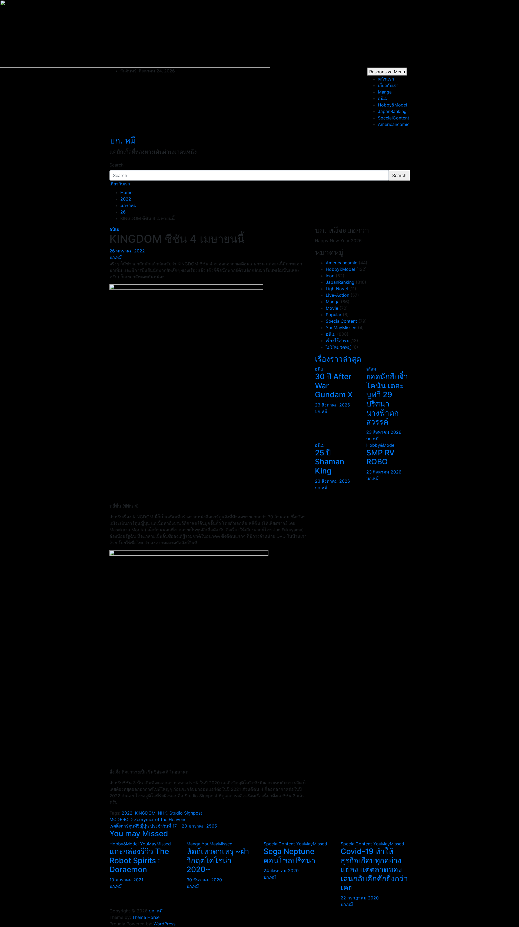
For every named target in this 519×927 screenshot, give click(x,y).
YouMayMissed (341, 327)
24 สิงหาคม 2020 (281, 870)
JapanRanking (392, 111)
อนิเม (383, 98)
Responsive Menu (387, 71)
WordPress (164, 923)
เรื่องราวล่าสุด (338, 359)
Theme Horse (145, 917)
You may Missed (138, 833)
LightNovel (337, 288)
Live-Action (337, 295)
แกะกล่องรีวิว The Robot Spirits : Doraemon (139, 860)
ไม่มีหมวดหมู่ (338, 347)
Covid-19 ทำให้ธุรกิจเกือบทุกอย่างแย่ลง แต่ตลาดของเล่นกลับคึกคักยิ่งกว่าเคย (374, 869)
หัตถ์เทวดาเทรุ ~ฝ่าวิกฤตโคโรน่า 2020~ (218, 860)
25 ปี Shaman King (329, 461)
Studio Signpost (185, 813)
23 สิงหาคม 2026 (332, 405)
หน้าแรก (386, 79)
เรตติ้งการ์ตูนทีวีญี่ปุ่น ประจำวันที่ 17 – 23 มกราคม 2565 (163, 826)
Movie (332, 308)
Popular (333, 314)
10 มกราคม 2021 (126, 879)
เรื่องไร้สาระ (337, 340)
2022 (127, 813)
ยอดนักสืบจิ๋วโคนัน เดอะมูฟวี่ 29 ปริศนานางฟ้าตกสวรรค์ (387, 399)
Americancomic (394, 124)
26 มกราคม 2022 (127, 251)
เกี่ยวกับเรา (388, 85)
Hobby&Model (392, 105)
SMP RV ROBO (380, 457)
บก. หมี (122, 140)
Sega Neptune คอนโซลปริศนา (289, 856)
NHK (162, 813)
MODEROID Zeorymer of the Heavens (147, 819)
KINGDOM (145, 813)
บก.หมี (115, 257)
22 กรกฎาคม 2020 (360, 898)
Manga (385, 92)
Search (116, 165)
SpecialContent (393, 118)
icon (330, 275)
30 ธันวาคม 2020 (204, 879)
